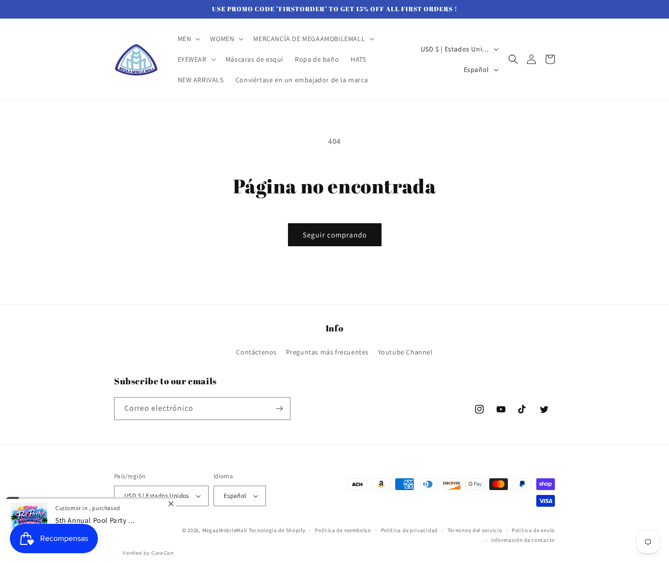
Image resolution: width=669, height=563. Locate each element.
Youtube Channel (405, 352)
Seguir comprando (335, 234)
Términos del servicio (475, 530)
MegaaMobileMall (225, 530)
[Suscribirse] (279, 408)
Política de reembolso (343, 530)
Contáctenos (256, 352)
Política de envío (533, 530)
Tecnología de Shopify (277, 530)
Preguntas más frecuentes (327, 352)
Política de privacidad (409, 530)
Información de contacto (523, 540)
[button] (188, 38)
